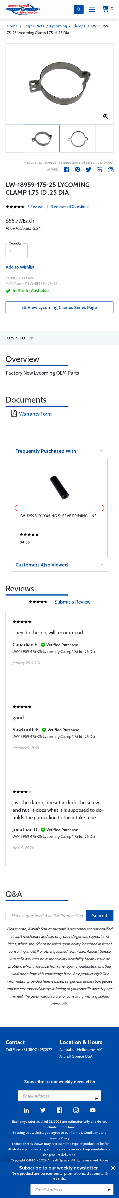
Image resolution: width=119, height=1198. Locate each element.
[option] (59, 84)
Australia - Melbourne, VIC (81, 1049)
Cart (111, 8)
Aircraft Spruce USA (76, 1056)
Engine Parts (34, 26)
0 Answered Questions (70, 206)
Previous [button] (15, 508)
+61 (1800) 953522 (37, 1049)
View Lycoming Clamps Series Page (62, 307)
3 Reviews (36, 206)
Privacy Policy (59, 1138)
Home (12, 26)
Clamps (79, 26)
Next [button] (103, 508)
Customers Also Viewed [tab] (41, 565)
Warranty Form (35, 414)
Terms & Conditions (85, 1132)
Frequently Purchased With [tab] (45, 451)
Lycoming (58, 26)
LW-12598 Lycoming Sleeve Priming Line (58, 515)
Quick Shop (59, 543)
